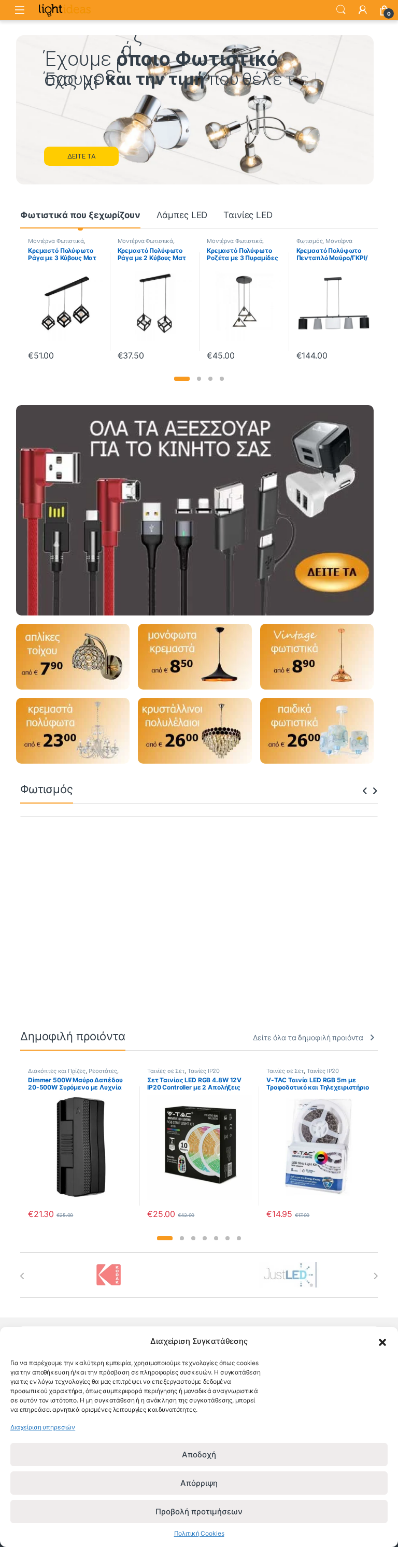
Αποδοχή (199, 1454)
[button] (382, 1341)
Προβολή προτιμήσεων (199, 1511)
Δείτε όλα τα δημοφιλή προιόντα (308, 1037)
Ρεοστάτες (103, 1071)
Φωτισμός (220, 241)
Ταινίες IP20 (204, 1071)
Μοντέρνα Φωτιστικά (56, 241)
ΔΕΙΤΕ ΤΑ (81, 156)
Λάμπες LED (182, 215)
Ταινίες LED (247, 215)
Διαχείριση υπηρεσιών (42, 1427)
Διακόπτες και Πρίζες (57, 1071)
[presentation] (365, 791)
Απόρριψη (199, 1483)
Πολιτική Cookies (199, 1533)
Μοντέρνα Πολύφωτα (235, 244)
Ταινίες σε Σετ (165, 1071)
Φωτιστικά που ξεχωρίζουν (80, 215)
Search (341, 10)
